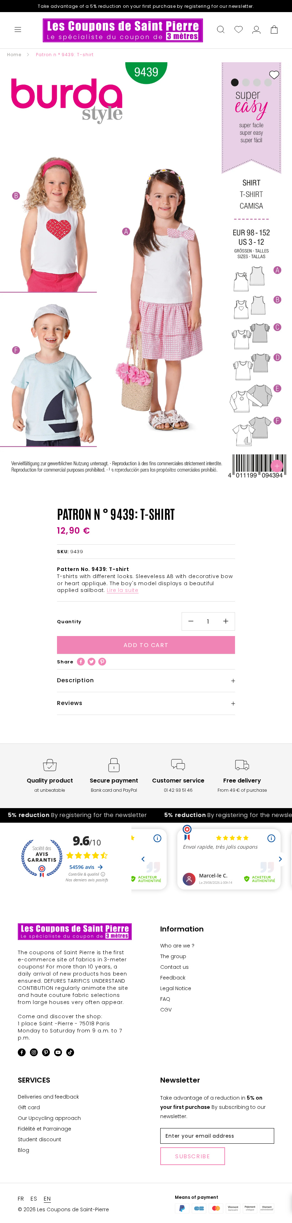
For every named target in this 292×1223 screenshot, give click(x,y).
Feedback (173, 977)
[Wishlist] (238, 30)
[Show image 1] (110, 472)
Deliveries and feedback (48, 1096)
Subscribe (192, 1156)
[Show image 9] (167, 472)
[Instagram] (34, 1053)
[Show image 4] (132, 472)
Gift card (29, 1107)
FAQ (165, 999)
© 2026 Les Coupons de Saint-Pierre (63, 1209)
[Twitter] (91, 662)
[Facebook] (81, 662)
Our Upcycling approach (49, 1118)
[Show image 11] (181, 472)
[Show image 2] (117, 472)
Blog (23, 1150)
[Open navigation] (18, 30)
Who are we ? (177, 945)
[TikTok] (70, 1053)
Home (14, 55)
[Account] (256, 30)
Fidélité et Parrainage (44, 1128)
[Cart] (274, 30)
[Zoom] (277, 466)
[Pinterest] (102, 662)
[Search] (221, 30)
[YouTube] (58, 1053)
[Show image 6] (146, 472)
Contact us (174, 967)
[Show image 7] (153, 472)
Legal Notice (175, 988)
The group (173, 956)
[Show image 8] (160, 472)
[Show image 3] (124, 472)
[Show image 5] (139, 472)
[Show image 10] (174, 472)
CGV (166, 1009)
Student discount (39, 1139)
